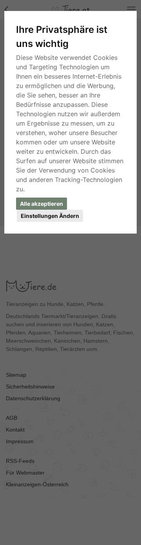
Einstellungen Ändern (50, 215)
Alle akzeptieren (41, 203)
